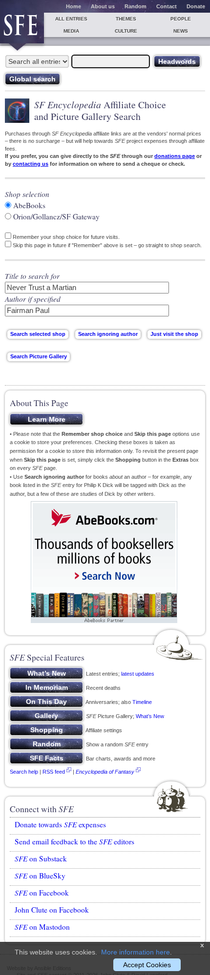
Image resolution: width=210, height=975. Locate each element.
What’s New (150, 716)
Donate (196, 6)
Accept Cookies (147, 965)
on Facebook (42, 892)
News (180, 31)
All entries (71, 18)
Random (136, 6)
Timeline (142, 702)
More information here (135, 952)
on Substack (41, 858)
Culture (126, 31)
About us (103, 6)
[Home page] (22, 28)
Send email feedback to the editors (74, 841)
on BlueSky (40, 875)
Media (71, 31)
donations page (174, 156)
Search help (24, 772)
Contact (166, 6)
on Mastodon (42, 927)
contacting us (30, 164)
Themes (126, 18)
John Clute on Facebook (52, 910)
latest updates (137, 674)
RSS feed (53, 772)
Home (73, 6)
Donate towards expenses (60, 824)
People (180, 18)
